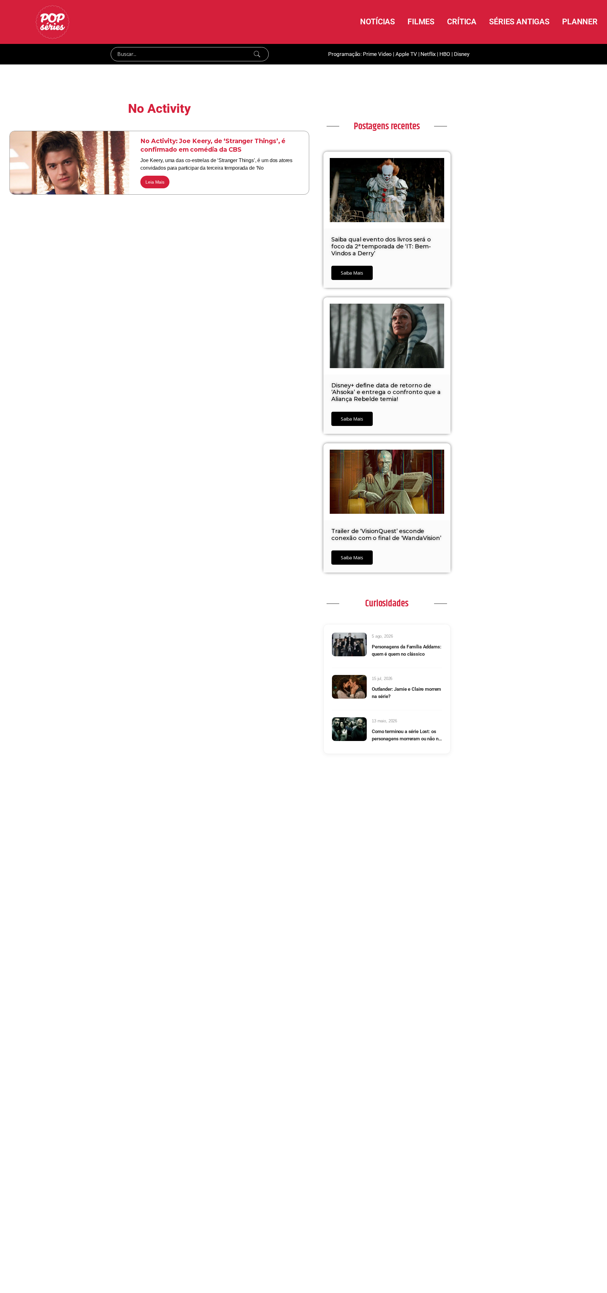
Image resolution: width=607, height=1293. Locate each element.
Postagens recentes (387, 126)
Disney (461, 54)
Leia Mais (154, 182)
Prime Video (377, 54)
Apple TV (406, 54)
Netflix (428, 54)
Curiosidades (386, 603)
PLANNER (580, 21)
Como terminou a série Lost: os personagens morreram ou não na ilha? (406, 735)
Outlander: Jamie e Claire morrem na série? (406, 692)
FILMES (421, 21)
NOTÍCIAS (377, 21)
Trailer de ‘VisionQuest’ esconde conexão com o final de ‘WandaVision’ (386, 535)
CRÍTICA (461, 21)
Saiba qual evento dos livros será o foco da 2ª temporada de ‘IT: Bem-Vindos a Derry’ (381, 246)
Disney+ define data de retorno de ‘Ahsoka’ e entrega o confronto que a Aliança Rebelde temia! (386, 392)
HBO (445, 54)
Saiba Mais (352, 273)
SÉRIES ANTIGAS (519, 21)
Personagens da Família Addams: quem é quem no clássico (406, 650)
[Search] (257, 54)
